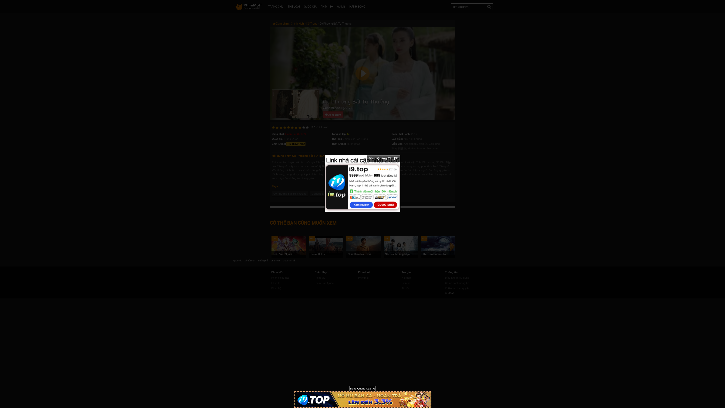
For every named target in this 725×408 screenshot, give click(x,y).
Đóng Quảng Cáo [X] (383, 158)
